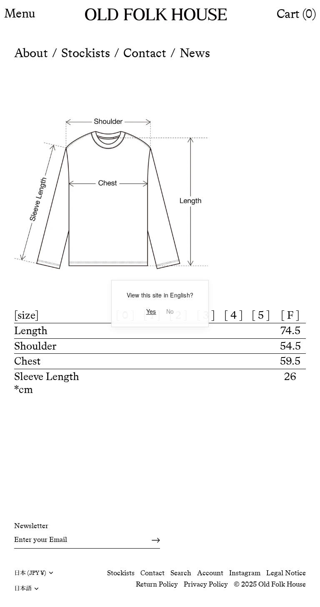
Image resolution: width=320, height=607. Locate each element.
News (195, 52)
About (31, 52)
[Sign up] (156, 539)
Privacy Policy (206, 584)
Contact (144, 52)
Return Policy (157, 584)
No (170, 311)
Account (210, 573)
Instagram (244, 573)
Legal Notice (286, 573)
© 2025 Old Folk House (270, 584)
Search (180, 573)
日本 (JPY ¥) (30, 573)
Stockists (85, 52)
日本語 (23, 588)
